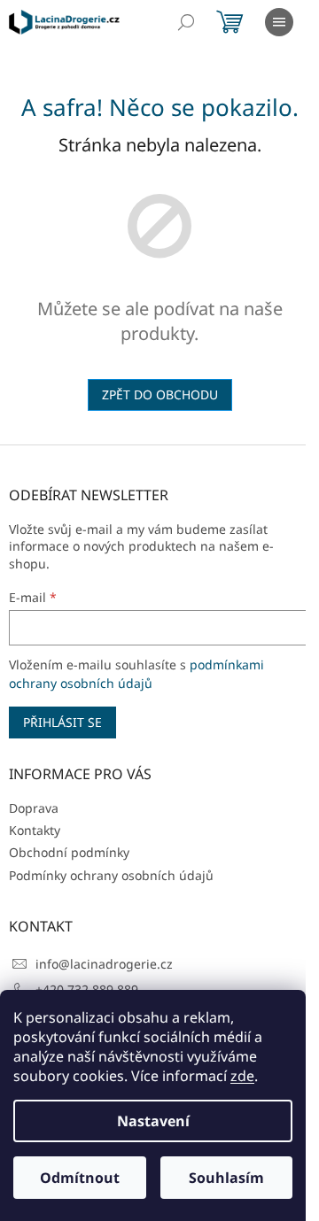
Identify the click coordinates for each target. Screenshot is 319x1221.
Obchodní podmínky (69, 852)
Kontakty (34, 830)
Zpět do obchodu (160, 394)
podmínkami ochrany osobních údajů (136, 673)
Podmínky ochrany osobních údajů (111, 875)
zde (242, 1076)
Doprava (33, 808)
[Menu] (279, 22)
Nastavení (153, 1121)
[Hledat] (186, 22)
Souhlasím (226, 1177)
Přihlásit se (62, 722)
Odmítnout (80, 1177)
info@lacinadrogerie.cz (104, 963)
